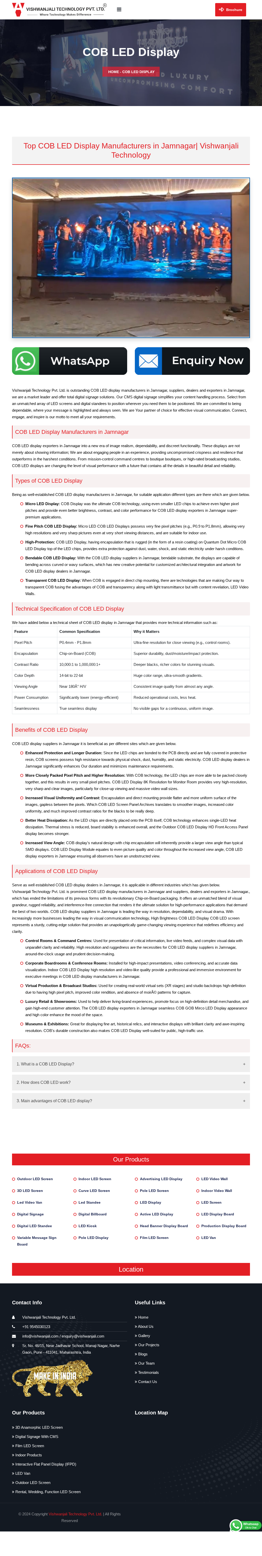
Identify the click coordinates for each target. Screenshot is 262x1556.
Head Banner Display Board (164, 1226)
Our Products (131, 1159)
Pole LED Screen (154, 1191)
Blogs (142, 1354)
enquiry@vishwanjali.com (83, 1336)
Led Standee (90, 1202)
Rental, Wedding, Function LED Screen (47, 1492)
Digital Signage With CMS (36, 1436)
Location (131, 1269)
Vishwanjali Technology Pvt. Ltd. (75, 1514)
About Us (145, 1326)
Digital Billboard (93, 1214)
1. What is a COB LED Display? (45, 1064)
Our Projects (148, 1345)
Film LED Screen (154, 1238)
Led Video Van (29, 1202)
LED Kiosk (88, 1226)
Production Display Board (223, 1226)
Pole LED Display (93, 1238)
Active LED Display (156, 1214)
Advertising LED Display (161, 1179)
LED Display (150, 1202)
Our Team (146, 1363)
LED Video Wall (214, 1179)
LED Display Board (217, 1214)
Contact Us (147, 1381)
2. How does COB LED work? (44, 1082)
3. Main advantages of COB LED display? (54, 1101)
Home (113, 72)
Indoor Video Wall (216, 1191)
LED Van (208, 1238)
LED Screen (211, 1202)
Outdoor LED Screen (35, 1179)
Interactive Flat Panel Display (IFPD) (45, 1464)
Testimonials (148, 1372)
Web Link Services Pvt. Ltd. (215, 1517)
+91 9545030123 (36, 1327)
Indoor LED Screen (95, 1179)
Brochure (233, 10)
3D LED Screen (30, 1191)
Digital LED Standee (34, 1226)
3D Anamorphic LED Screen (38, 1427)
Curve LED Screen (94, 1191)
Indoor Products (28, 1455)
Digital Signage (30, 1214)
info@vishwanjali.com (40, 1336)
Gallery (143, 1335)
